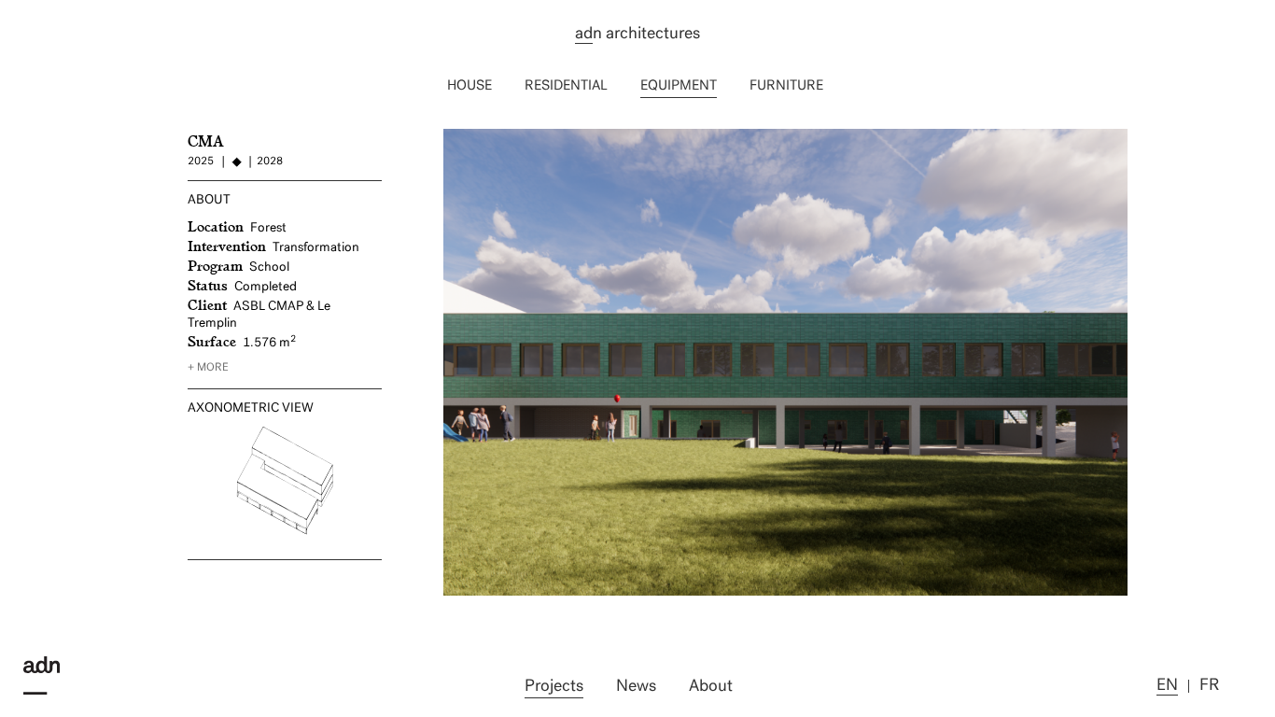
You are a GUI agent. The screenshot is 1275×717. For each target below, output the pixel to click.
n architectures (637, 34)
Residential (566, 86)
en (1167, 686)
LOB (458, 137)
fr (1209, 686)
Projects (554, 687)
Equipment (678, 86)
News (636, 687)
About (711, 687)
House (469, 86)
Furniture (786, 86)
